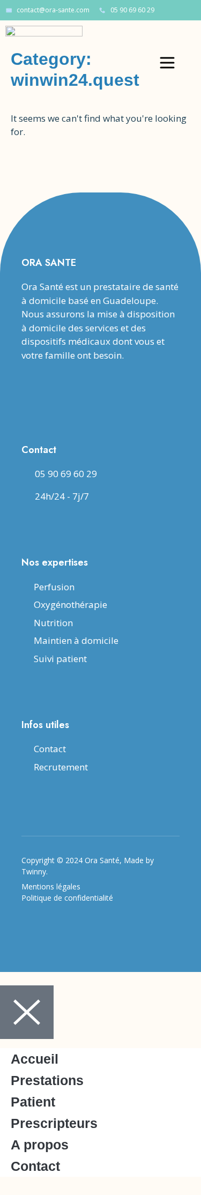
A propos (40, 1144)
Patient (33, 1101)
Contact (35, 1166)
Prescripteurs (54, 1123)
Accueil (34, 1058)
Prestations (47, 1080)
